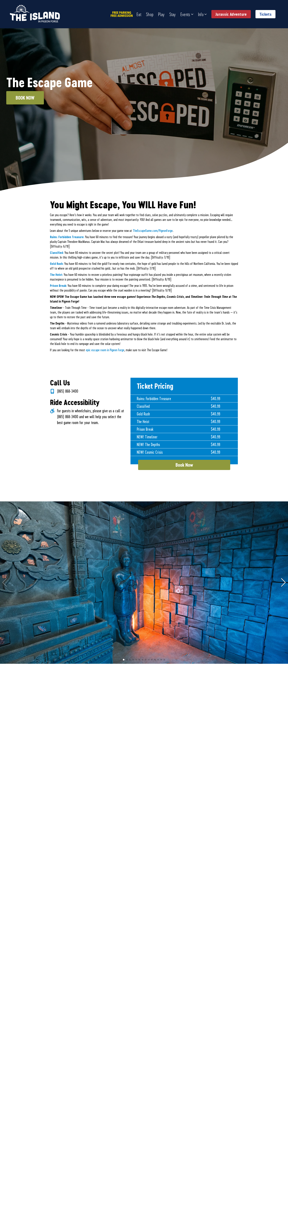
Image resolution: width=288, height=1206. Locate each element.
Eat (139, 14)
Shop (149, 14)
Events (185, 14)
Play (161, 14)
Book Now (25, 98)
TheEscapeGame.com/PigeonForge (153, 230)
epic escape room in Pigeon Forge (105, 350)
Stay (172, 14)
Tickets (265, 14)
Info (201, 14)
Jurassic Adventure (231, 14)
